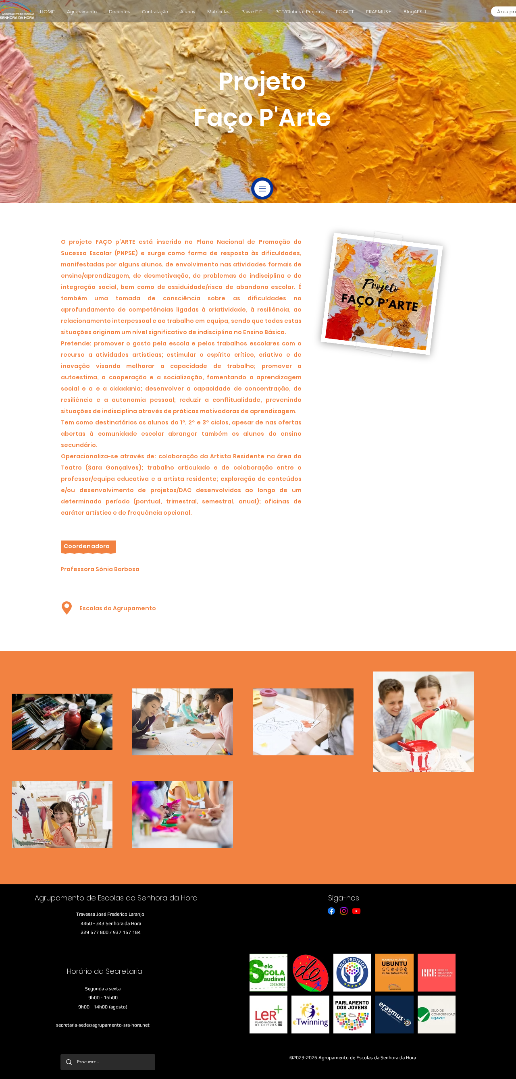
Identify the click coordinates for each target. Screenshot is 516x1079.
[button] (82, 12)
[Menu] (262, 188)
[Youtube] (356, 911)
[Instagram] (344, 911)
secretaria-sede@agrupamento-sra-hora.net (103, 1025)
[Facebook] (331, 911)
